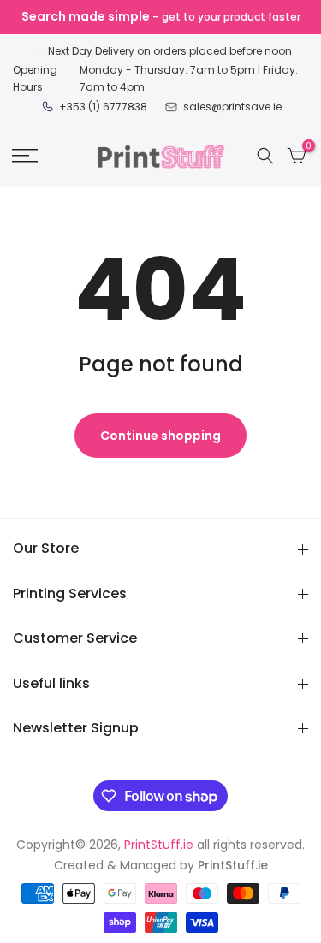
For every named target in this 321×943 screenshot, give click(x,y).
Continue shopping (160, 435)
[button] (24, 155)
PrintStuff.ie (158, 844)
